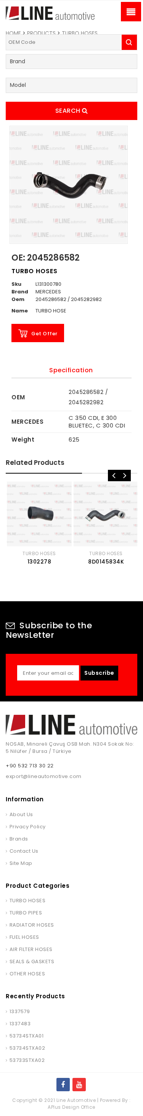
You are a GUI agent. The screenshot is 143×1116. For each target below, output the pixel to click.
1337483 (20, 1023)
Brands (19, 838)
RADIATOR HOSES (32, 925)
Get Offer (44, 333)
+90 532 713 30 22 (30, 765)
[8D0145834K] (106, 514)
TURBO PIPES (26, 912)
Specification (71, 370)
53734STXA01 (26, 1035)
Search (68, 110)
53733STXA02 (27, 1060)
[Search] (129, 42)
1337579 (20, 1011)
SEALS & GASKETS (32, 961)
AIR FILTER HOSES (31, 949)
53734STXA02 (27, 1048)
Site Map (21, 863)
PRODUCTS (41, 33)
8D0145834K (106, 561)
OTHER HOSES (27, 973)
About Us (21, 814)
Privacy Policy (28, 826)
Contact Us (24, 851)
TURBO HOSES (80, 33)
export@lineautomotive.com (44, 776)
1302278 (39, 561)
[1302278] (39, 514)
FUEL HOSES (24, 937)
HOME (13, 33)
